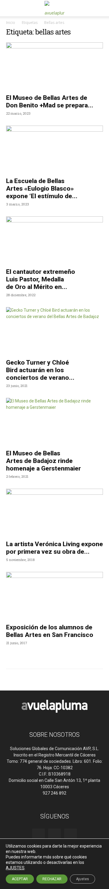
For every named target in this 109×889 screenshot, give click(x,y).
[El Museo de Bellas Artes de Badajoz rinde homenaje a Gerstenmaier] (54, 422)
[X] (70, 835)
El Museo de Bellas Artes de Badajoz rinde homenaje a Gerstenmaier (43, 461)
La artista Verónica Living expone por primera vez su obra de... (54, 547)
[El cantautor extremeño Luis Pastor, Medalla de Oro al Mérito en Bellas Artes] (54, 240)
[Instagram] (54, 835)
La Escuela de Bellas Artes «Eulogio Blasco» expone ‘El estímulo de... (42, 188)
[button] (10, 8)
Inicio (10, 22)
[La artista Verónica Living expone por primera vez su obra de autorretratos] (54, 512)
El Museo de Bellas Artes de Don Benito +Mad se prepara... (49, 101)
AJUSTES (15, 867)
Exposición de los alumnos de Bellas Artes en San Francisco (49, 631)
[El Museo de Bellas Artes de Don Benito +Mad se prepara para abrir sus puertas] (54, 66)
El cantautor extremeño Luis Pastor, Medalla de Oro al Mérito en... (40, 279)
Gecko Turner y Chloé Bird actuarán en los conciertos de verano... (40, 370)
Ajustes (82, 879)
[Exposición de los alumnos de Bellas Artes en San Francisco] (54, 596)
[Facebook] (38, 835)
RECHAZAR (51, 879)
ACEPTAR (20, 879)
